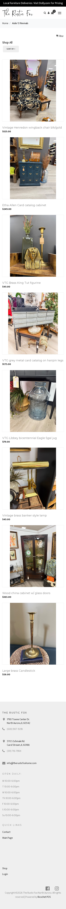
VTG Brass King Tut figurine (21, 283)
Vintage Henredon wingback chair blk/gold (32, 127)
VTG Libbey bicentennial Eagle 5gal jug (29, 438)
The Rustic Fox (14, 712)
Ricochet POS (44, 897)
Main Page (7, 838)
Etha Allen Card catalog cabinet (24, 205)
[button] (48, 13)
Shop (4, 868)
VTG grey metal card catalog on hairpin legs (32, 360)
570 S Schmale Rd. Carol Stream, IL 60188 (18, 743)
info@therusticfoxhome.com (22, 763)
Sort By (10, 49)
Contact (6, 832)
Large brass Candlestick (18, 670)
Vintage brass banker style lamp (24, 515)
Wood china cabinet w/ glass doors (26, 593)
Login (5, 874)
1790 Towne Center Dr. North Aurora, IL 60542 (18, 721)
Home (5, 23)
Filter (61, 36)
